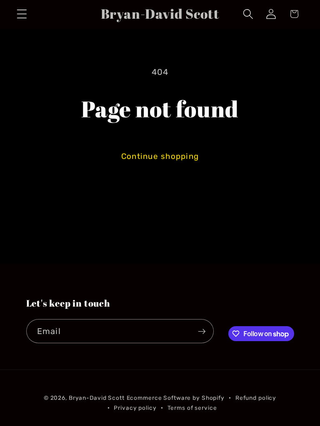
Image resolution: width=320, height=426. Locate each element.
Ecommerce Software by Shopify (176, 397)
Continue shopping (160, 156)
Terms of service (192, 407)
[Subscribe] (201, 331)
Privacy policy (135, 407)
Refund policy (255, 397)
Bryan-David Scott (97, 397)
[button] (21, 13)
